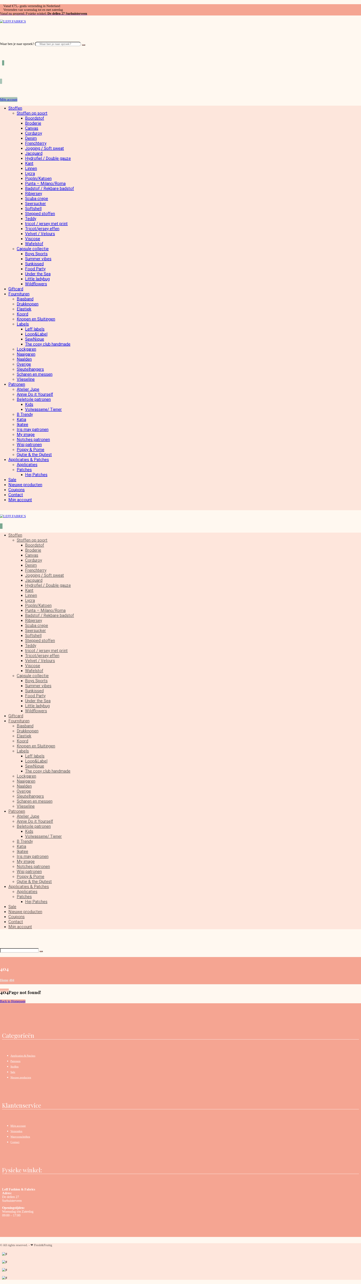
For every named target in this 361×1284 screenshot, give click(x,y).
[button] (1, 40)
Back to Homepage (12, 1001)
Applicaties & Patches (22, 1055)
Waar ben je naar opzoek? (17, 44)
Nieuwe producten (20, 1077)
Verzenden (16, 1131)
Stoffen (14, 1066)
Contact (14, 1142)
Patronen (15, 1061)
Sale (12, 1072)
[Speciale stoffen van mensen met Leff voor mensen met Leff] (13, 21)
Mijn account (18, 1125)
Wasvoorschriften (20, 1136)
